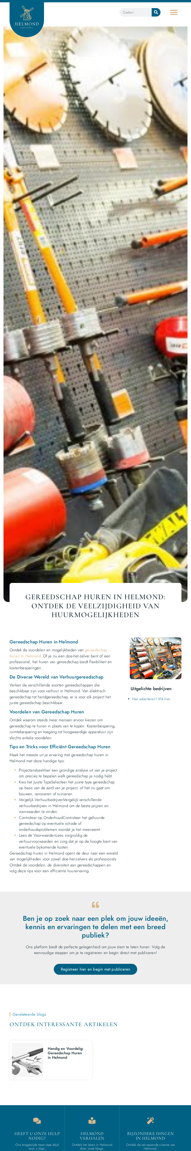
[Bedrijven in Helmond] (92, 1120)
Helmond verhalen (92, 1136)
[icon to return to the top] (176, 1116)
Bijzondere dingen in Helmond (150, 1136)
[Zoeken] (156, 12)
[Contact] (37, 1120)
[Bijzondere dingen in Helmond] (150, 1120)
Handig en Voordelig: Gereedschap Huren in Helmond (66, 1053)
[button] (174, 12)
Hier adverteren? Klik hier (151, 699)
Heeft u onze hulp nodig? (37, 1136)
